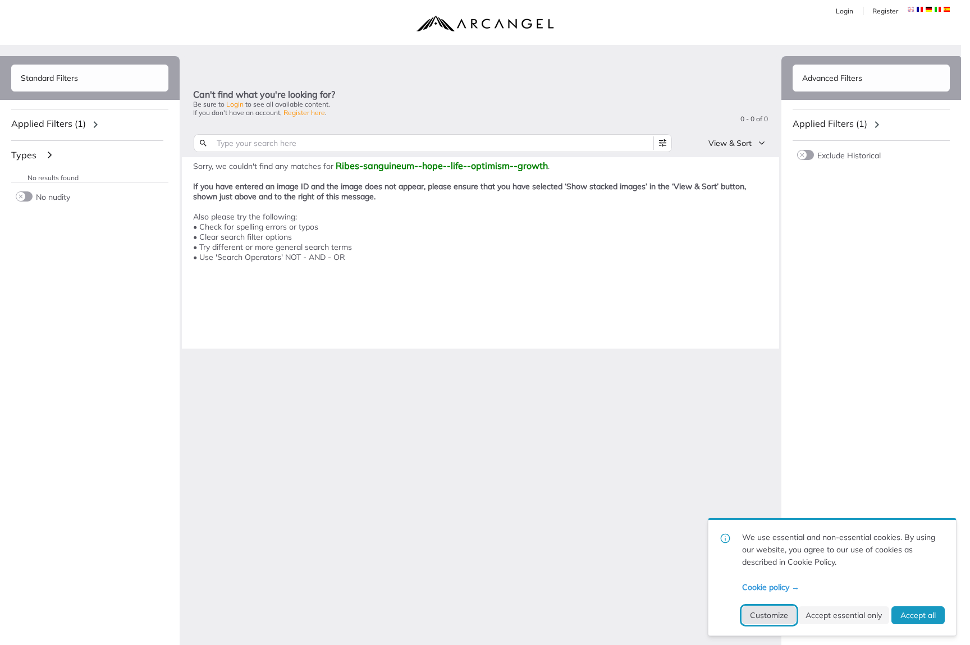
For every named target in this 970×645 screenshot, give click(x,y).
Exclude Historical (849, 155)
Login (844, 11)
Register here (304, 112)
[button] (920, 9)
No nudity (53, 197)
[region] (89, 124)
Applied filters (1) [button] (48, 123)
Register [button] (885, 11)
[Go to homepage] (485, 23)
